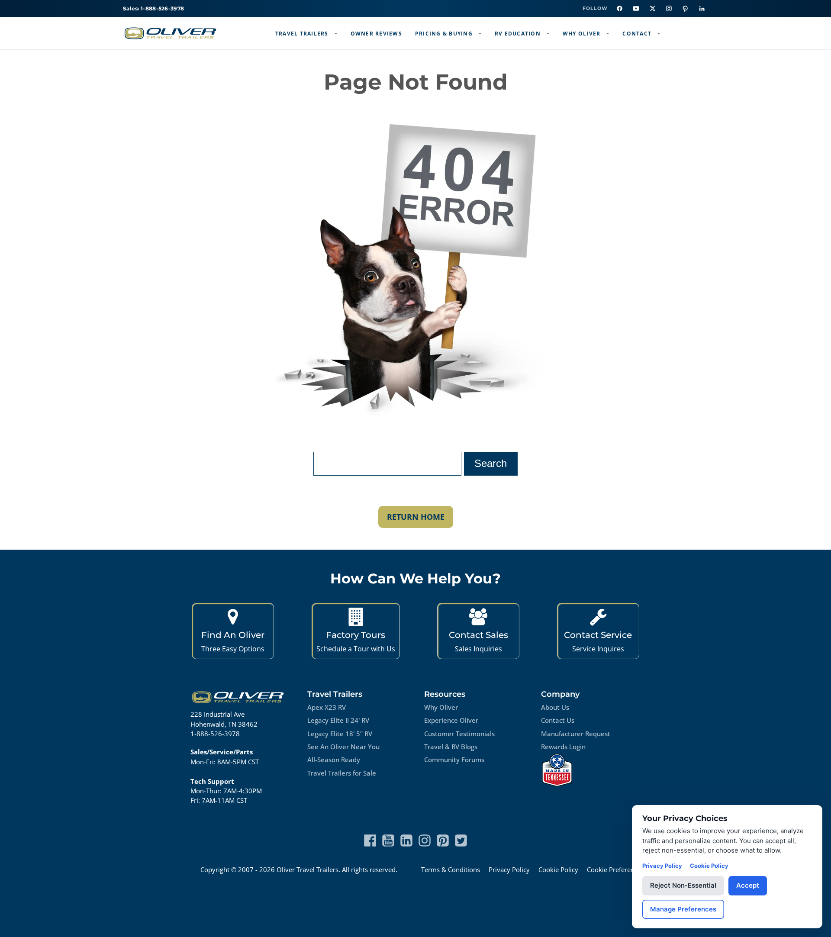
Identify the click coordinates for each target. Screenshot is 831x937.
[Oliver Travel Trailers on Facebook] (619, 8)
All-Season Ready (333, 759)
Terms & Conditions (450, 869)
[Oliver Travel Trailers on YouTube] (635, 8)
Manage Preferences (683, 909)
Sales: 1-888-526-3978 (153, 8)
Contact (636, 33)
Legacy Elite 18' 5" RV (339, 733)
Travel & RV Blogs (450, 746)
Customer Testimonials (459, 733)
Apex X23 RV (326, 707)
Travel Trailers (302, 33)
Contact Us (557, 720)
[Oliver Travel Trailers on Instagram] (668, 8)
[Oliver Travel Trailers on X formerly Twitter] (461, 840)
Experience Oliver (451, 720)
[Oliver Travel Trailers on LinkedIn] (701, 8)
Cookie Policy (558, 869)
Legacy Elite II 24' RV (338, 720)
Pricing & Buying (444, 33)
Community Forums (454, 759)
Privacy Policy (509, 869)
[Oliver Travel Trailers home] (170, 33)
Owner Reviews (376, 33)
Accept (747, 885)
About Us (555, 707)
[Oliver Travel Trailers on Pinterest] (685, 8)
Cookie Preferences (615, 869)
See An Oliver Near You (343, 746)
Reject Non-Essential (683, 885)
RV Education (518, 33)
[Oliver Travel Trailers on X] (652, 8)
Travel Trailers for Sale (341, 773)
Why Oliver (582, 33)
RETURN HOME (415, 517)
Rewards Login (563, 746)
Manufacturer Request (575, 733)
